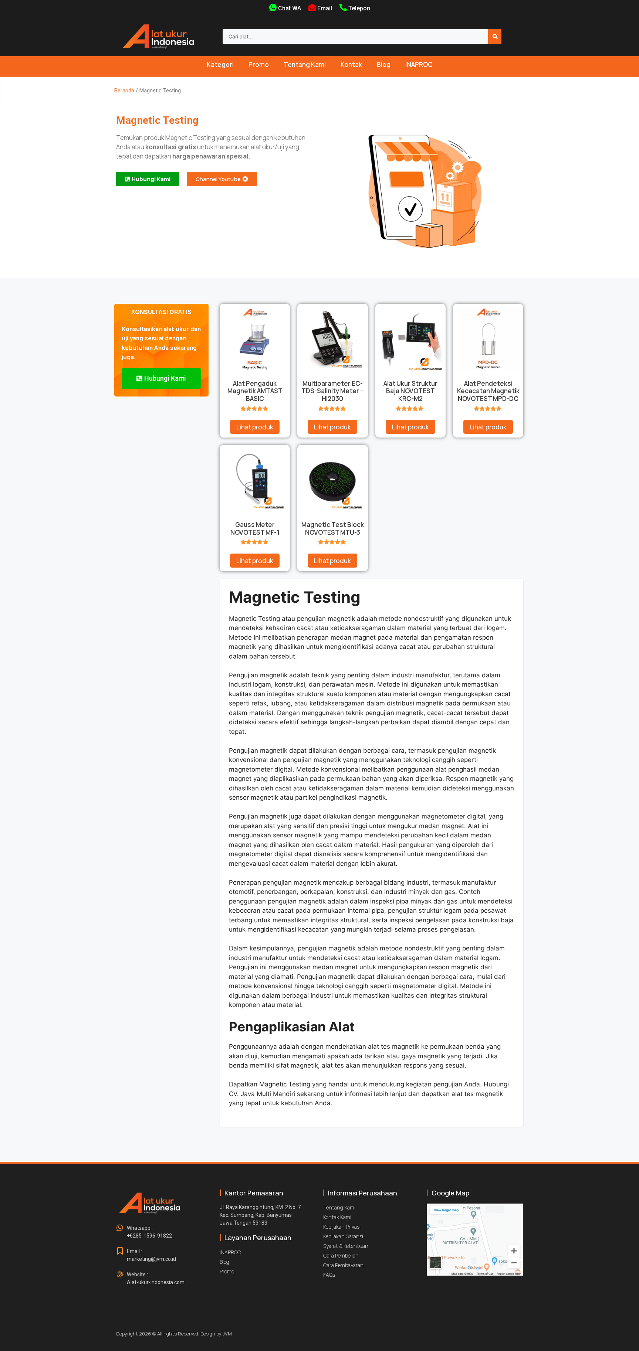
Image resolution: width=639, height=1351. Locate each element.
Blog (383, 64)
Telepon (359, 8)
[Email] (312, 7)
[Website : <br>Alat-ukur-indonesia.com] (120, 1274)
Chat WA (289, 8)
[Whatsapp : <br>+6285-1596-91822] (120, 1228)
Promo (258, 64)
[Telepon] (343, 7)
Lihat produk (254, 427)
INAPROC (419, 64)
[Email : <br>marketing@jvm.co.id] (120, 1251)
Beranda (124, 90)
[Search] (494, 36)
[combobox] (355, 36)
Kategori (220, 64)
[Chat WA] (273, 7)
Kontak (351, 64)
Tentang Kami (305, 64)
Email (324, 8)
